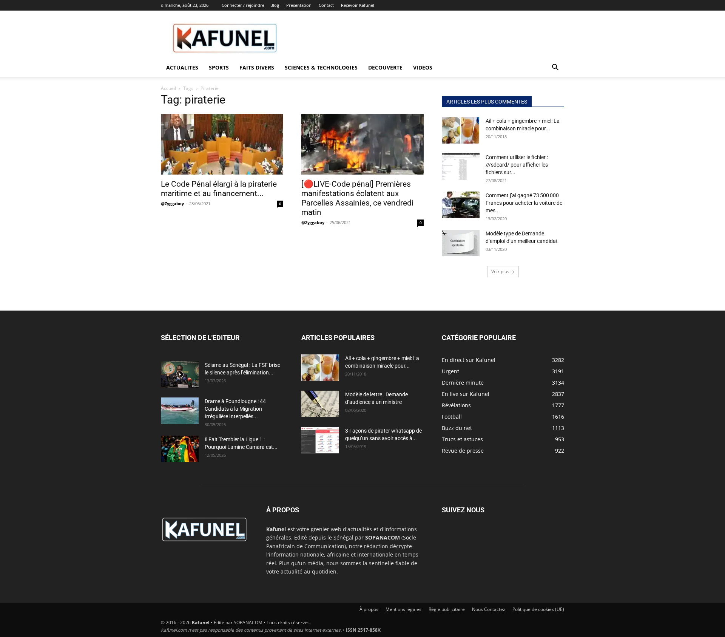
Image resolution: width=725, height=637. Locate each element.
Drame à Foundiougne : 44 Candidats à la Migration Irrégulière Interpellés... (235, 408)
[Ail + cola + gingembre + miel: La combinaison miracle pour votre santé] (461, 130)
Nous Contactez (488, 609)
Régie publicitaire (447, 609)
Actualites (182, 67)
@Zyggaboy (172, 203)
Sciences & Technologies (321, 67)
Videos (422, 67)
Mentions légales (403, 609)
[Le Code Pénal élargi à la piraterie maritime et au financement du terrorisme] (222, 144)
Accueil (168, 88)
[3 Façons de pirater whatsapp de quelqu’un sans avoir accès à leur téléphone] (320, 440)
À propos (368, 609)
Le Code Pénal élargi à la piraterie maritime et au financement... (219, 188)
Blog (274, 5)
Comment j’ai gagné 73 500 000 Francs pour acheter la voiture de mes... (524, 202)
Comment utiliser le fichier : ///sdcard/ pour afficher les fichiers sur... (517, 164)
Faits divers (256, 67)
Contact (326, 5)
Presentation (299, 5)
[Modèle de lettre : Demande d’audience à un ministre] (320, 404)
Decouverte (385, 67)
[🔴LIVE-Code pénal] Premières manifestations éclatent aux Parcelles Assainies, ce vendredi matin (357, 198)
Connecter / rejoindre (243, 5)
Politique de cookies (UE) (538, 609)
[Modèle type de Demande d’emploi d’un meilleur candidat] (461, 243)
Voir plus (500, 271)
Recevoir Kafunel (357, 5)
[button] (555, 68)
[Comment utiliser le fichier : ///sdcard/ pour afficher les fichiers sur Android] (461, 166)
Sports (219, 67)
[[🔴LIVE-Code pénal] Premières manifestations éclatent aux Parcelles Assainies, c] (362, 144)
